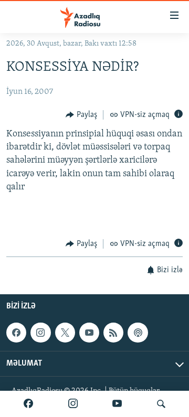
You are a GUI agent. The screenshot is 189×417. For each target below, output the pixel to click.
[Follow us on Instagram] (40, 333)
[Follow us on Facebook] (16, 333)
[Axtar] (161, 404)
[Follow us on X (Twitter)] (65, 333)
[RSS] (113, 333)
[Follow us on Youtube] (89, 333)
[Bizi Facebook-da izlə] (28, 404)
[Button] (81, 115)
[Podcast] (138, 333)
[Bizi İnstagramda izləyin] (73, 404)
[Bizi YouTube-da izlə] (117, 404)
